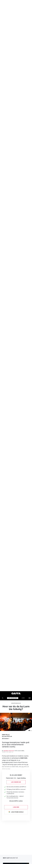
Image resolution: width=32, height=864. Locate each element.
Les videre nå (16, 782)
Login (23, 698)
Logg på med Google (17, 812)
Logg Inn (16, 807)
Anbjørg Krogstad (9, 750)
